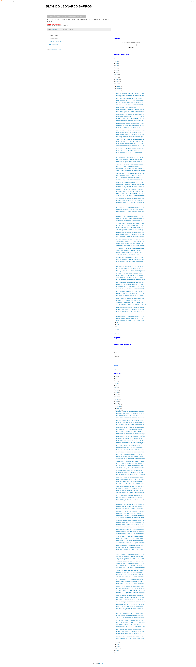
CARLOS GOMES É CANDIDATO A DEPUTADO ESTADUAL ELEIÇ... (130, 204)
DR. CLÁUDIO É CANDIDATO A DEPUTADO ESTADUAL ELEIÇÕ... (130, 159)
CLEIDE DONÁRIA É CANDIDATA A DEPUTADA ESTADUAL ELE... (130, 152)
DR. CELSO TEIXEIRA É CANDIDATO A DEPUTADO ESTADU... (129, 166)
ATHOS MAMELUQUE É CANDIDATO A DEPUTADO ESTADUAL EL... (130, 236)
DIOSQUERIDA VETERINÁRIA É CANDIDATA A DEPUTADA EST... (130, 227)
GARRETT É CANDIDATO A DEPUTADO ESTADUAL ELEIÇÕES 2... (130, 125)
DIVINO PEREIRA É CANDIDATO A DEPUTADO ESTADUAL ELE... (130, 111)
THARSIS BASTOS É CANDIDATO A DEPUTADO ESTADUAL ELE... (130, 298)
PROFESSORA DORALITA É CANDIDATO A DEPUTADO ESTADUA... (130, 109)
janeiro (118, 329)
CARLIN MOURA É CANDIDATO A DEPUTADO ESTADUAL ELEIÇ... (130, 195)
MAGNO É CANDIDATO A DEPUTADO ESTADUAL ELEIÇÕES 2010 (130, 193)
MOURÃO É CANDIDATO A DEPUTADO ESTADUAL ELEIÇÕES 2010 (130, 270)
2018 (116, 65)
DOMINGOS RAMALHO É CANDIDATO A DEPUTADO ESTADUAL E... (130, 102)
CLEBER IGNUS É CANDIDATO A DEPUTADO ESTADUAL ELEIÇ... (130, 154)
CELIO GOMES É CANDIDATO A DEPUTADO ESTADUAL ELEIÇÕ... (130, 173)
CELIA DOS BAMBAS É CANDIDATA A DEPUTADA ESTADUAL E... (130, 175)
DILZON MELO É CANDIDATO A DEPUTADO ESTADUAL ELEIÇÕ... (130, 116)
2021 (116, 59)
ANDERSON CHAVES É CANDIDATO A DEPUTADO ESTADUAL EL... (130, 245)
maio (118, 327)
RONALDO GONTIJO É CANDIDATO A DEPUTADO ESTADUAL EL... (130, 311)
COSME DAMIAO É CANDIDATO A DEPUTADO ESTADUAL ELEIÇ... (130, 143)
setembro (119, 91)
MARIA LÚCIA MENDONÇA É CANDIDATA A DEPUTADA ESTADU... (130, 286)
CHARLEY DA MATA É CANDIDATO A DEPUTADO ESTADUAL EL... (130, 163)
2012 (116, 76)
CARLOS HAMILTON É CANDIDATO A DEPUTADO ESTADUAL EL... (130, 202)
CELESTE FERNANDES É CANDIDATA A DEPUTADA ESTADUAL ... (130, 177)
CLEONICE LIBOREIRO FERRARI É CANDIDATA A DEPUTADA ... (130, 147)
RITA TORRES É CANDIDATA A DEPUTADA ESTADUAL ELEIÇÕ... (130, 295)
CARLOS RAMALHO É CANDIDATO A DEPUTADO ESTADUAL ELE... (130, 186)
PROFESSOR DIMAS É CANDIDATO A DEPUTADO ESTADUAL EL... (130, 114)
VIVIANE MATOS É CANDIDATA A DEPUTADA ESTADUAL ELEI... (129, 302)
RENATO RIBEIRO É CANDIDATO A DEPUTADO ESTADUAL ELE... (130, 191)
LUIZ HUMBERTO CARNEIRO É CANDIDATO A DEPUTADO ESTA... (130, 279)
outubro (118, 90)
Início (116, 340)
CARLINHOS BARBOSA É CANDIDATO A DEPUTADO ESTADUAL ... (130, 213)
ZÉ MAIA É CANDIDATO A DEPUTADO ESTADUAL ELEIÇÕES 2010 (130, 272)
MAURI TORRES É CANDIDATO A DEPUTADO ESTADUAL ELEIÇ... (130, 288)
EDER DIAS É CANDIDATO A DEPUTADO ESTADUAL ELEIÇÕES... (130, 93)
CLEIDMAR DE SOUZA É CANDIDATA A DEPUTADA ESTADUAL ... (130, 150)
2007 (116, 84)
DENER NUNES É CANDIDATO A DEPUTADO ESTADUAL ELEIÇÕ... (130, 123)
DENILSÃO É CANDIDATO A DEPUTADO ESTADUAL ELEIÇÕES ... (130, 120)
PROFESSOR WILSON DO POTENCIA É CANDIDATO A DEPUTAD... (130, 307)
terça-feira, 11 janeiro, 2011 (56, 41)
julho (118, 324)
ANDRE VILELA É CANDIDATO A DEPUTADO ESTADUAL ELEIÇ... (130, 243)
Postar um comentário (53, 44)
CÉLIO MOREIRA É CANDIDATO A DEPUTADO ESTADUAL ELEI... (130, 257)
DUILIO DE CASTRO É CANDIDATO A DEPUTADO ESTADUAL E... (130, 98)
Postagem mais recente (52, 47)
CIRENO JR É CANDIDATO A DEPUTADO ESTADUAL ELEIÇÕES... (130, 259)
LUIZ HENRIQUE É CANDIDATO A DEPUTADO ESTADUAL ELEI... (130, 281)
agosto (118, 322)
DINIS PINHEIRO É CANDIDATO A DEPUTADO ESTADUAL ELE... (130, 266)
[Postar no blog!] (67, 29)
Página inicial (79, 47)
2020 (116, 61)
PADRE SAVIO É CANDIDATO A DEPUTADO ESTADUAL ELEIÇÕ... (130, 104)
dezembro (119, 86)
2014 (116, 72)
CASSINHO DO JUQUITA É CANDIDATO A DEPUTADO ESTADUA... (130, 256)
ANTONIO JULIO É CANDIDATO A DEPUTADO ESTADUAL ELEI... (130, 238)
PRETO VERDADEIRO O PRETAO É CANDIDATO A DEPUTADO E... (130, 211)
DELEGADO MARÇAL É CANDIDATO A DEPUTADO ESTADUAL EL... (130, 207)
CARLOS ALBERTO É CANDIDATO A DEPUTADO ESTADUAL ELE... (130, 216)
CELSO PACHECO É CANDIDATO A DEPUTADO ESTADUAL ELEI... (130, 170)
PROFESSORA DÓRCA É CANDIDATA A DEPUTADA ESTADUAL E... (130, 100)
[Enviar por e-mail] (66, 29)
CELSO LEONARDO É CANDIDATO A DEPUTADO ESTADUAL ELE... (130, 168)
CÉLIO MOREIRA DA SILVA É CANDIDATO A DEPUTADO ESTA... (129, 229)
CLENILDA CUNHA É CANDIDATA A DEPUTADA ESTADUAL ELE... (130, 148)
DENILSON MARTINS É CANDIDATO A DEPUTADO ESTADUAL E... (130, 122)
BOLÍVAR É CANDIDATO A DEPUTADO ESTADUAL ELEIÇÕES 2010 (130, 155)
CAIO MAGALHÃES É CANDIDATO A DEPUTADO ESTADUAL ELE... (130, 223)
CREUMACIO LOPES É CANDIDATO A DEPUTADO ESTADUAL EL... (130, 139)
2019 (116, 63)
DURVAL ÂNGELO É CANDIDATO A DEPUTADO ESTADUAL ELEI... (130, 97)
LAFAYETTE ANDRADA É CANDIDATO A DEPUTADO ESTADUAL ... (130, 273)
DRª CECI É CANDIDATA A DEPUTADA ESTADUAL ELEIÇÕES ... (129, 179)
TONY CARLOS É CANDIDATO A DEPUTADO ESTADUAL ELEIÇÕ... (130, 239)
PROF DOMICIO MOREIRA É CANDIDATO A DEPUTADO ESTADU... (130, 107)
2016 (116, 68)
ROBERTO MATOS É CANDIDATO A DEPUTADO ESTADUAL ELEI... (130, 315)
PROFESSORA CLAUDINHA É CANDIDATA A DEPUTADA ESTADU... (130, 161)
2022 (116, 58)
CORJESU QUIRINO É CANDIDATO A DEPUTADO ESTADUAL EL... (130, 145)
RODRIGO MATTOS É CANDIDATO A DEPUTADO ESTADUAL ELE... (130, 297)
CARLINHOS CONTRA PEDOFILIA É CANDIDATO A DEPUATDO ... (130, 209)
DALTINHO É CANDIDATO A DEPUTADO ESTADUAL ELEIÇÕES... (130, 138)
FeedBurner (133, 49)
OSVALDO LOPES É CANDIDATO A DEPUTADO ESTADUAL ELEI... (130, 289)
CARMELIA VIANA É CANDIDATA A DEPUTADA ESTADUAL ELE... (130, 182)
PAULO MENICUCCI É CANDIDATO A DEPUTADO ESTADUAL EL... (130, 291)
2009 (116, 81)
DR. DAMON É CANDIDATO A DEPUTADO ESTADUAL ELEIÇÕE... (130, 136)
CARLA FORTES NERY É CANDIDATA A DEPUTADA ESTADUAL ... (130, 220)
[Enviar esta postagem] (64, 29)
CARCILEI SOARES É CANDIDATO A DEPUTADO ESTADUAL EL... (130, 222)
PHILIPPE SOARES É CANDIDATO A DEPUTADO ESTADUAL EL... (130, 318)
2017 (116, 67)
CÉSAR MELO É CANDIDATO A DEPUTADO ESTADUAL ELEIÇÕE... (130, 164)
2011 (116, 77)
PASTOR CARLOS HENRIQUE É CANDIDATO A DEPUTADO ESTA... (130, 200)
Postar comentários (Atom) (55, 49)
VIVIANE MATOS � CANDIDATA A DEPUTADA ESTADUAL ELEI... (130, 300)
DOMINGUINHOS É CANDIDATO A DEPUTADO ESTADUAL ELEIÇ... (130, 105)
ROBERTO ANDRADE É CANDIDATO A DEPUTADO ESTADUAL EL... (130, 316)
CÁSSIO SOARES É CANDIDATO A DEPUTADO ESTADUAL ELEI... (130, 180)
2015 (116, 70)
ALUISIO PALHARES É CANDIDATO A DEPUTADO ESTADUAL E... (130, 247)
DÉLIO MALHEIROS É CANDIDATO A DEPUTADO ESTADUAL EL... (130, 129)
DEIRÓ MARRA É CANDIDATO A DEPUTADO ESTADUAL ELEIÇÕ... (130, 130)
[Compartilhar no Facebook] (70, 29)
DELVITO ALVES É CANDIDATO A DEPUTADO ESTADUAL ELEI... (130, 127)
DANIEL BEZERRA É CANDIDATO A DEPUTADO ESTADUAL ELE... (130, 132)
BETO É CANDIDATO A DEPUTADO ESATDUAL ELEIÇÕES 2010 (129, 189)
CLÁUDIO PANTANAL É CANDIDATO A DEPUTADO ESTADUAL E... (130, 157)
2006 (116, 331)
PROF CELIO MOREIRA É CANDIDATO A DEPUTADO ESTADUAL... (130, 172)
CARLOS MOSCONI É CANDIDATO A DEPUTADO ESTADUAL (129, 254)
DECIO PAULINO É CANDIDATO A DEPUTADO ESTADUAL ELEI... (130, 264)
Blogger (101, 663)
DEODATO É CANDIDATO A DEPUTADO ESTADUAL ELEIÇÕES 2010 (130, 118)
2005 (116, 333)
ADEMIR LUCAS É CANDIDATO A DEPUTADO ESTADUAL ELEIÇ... (130, 250)
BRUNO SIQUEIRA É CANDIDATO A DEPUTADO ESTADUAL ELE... (130, 232)
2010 (116, 79)
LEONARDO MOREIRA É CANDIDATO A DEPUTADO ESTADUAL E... (130, 275)
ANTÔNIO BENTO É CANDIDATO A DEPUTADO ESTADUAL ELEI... (130, 241)
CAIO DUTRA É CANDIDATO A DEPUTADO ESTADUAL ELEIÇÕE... (130, 230)
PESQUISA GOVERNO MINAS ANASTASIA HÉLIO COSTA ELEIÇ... (130, 225)
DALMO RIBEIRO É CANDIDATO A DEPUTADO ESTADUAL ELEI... (130, 263)
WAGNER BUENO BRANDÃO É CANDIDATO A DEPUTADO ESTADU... (131, 304)
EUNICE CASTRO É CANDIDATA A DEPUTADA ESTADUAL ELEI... (130, 284)
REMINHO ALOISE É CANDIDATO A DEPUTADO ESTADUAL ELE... (130, 293)
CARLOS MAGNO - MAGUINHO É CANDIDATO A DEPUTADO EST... (130, 197)
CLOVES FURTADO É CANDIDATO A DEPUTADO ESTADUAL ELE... (130, 261)
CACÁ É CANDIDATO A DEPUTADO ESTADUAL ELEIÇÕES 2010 (130, 320)
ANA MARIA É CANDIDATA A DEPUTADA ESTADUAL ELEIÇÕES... (130, 252)
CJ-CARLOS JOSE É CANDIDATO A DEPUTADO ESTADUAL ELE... (130, 198)
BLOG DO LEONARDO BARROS (69, 6)
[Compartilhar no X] (69, 29)
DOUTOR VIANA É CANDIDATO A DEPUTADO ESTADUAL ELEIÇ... (130, 268)
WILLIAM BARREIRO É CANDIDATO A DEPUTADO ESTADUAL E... (130, 306)
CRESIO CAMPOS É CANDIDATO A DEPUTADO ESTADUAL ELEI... (130, 141)
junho (118, 326)
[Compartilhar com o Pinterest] (72, 29)
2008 (116, 83)
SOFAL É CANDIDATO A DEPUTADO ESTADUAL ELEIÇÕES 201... (130, 277)
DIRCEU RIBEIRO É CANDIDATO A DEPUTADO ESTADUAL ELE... (130, 113)
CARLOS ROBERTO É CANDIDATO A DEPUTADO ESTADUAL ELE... (130, 188)
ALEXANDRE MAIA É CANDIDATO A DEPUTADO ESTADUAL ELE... (130, 248)
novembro (119, 88)
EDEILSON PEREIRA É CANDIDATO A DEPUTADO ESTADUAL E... (130, 95)
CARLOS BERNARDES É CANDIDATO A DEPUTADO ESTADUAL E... (130, 206)
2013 (116, 74)
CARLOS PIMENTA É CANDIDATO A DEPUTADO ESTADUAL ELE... (130, 184)
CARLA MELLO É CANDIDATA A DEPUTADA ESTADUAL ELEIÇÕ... (130, 218)
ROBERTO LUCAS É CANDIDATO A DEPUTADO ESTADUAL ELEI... (130, 309)
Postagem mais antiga (105, 47)
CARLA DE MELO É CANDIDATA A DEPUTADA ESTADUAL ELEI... (130, 214)
